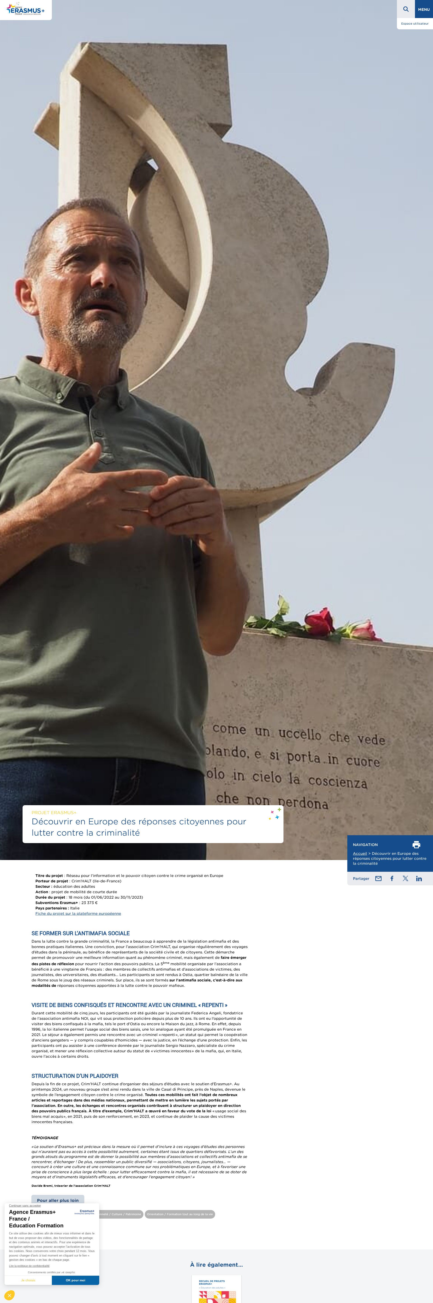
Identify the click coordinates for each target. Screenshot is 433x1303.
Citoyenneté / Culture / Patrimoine (116, 1214)
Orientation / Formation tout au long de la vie (180, 1214)
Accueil (360, 853)
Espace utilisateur (415, 24)
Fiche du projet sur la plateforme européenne (78, 913)
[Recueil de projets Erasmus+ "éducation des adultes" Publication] (216, 1275)
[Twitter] (405, 878)
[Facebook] (392, 878)
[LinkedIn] (419, 878)
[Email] (378, 878)
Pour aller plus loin (58, 1200)
